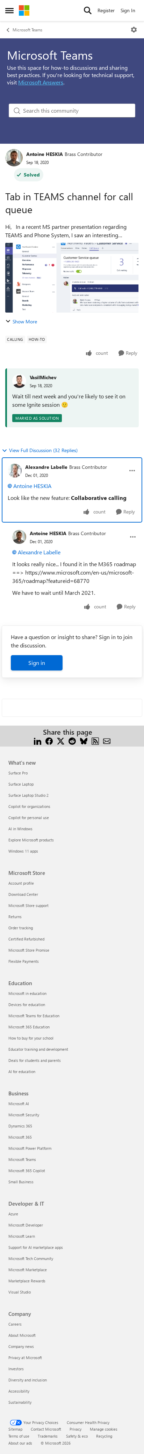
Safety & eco (77, 1436)
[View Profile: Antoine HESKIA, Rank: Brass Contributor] (14, 157)
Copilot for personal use (28, 817)
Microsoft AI (18, 1103)
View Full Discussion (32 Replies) (43, 450)
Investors (16, 1368)
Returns (15, 916)
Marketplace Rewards (26, 1280)
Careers (15, 1324)
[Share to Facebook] (49, 740)
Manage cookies (103, 1429)
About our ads (20, 1443)
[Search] (88, 10)
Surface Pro (18, 772)
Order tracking (20, 927)
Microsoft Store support (28, 905)
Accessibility (18, 1391)
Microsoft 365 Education (29, 1026)
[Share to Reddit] (72, 740)
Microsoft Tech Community (30, 1258)
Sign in (36, 662)
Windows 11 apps (23, 851)
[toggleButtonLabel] (134, 30)
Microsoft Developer (25, 1225)
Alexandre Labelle (46, 467)
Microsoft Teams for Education (33, 1015)
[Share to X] (60, 740)
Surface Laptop (21, 784)
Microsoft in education (27, 993)
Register (106, 10)
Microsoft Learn (21, 1236)
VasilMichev (43, 377)
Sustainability (19, 1402)
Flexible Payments (23, 961)
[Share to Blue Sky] (83, 740)
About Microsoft (22, 1335)
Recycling (104, 1436)
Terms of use (18, 1436)
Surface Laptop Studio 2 (28, 795)
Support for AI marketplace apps (35, 1247)
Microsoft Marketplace (27, 1269)
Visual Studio (19, 1292)
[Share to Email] (106, 740)
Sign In (128, 10)
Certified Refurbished (26, 939)
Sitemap (15, 1429)
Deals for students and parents (34, 1060)
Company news (21, 1346)
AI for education (21, 1071)
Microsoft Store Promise (28, 950)
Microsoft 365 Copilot (26, 1170)
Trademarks (48, 1436)
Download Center (23, 894)
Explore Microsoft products (31, 839)
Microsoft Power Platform (29, 1148)
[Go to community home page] (24, 10)
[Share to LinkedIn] (37, 740)
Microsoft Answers (40, 82)
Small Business (21, 1181)
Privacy (75, 1429)
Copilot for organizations (29, 806)
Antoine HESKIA (44, 154)
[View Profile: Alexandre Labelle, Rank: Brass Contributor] (15, 471)
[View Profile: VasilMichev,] (19, 381)
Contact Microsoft (46, 1429)
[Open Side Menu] (9, 10)
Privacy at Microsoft (25, 1357)
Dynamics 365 (20, 1126)
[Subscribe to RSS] (95, 740)
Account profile (21, 883)
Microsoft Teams (27, 29)
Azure (13, 1213)
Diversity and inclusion (27, 1379)
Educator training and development (38, 1049)
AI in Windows (20, 828)
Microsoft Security (23, 1114)
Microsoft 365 (20, 1137)
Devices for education (26, 1004)
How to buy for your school (30, 1038)
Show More (25, 321)
